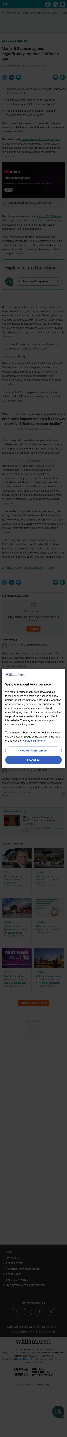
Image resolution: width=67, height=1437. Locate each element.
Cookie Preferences (33, 750)
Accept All (33, 760)
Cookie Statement (34, 740)
